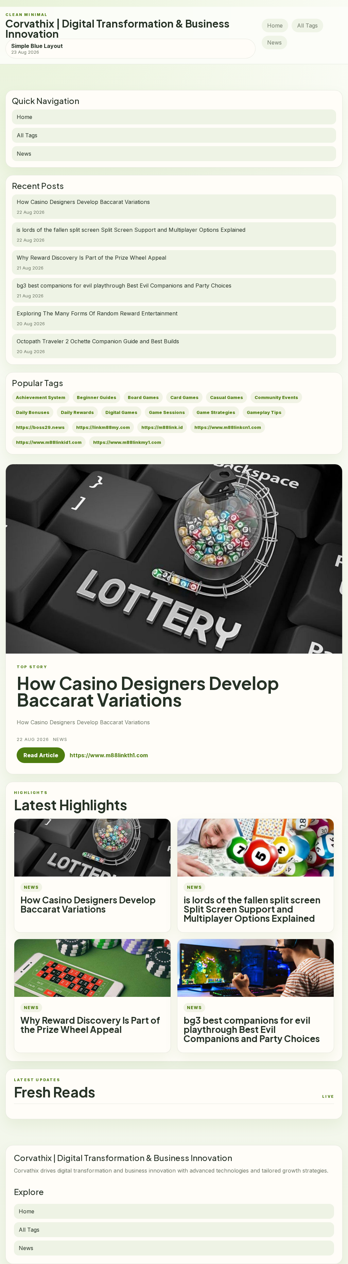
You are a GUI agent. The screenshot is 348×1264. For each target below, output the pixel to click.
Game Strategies (215, 412)
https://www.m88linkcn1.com (227, 427)
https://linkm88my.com (103, 427)
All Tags (307, 25)
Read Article (40, 755)
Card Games (184, 397)
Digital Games (121, 412)
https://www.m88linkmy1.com (127, 442)
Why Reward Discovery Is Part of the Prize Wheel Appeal (90, 1025)
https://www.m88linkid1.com (49, 442)
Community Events (276, 397)
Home (275, 25)
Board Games (143, 397)
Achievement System (40, 397)
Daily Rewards (77, 412)
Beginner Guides (96, 397)
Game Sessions (167, 412)
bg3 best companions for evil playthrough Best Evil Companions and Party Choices (252, 1029)
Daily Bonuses (32, 412)
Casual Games (226, 397)
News (274, 42)
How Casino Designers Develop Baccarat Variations (88, 904)
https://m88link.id (162, 427)
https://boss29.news (40, 427)
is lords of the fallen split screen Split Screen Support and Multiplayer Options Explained (252, 909)
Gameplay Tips (264, 412)
